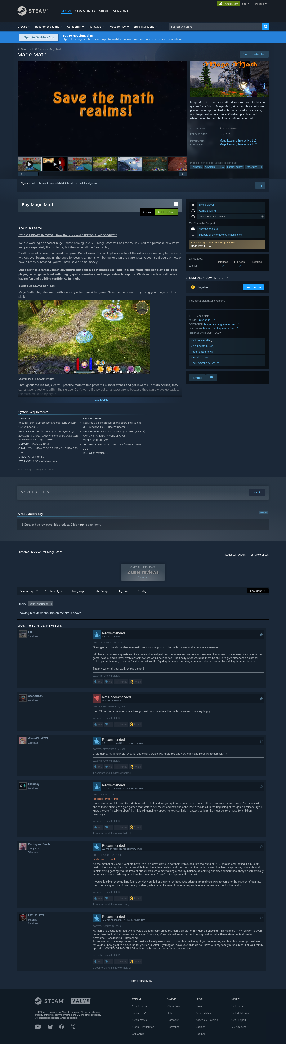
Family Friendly (235, 167)
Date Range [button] (101, 591)
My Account (238, 1026)
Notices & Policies (207, 1020)
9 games (32, 919)
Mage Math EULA (201, 246)
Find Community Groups (205, 363)
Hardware (173, 1020)
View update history (202, 346)
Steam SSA (139, 1013)
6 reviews (33, 788)
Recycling (173, 1026)
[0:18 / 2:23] (102, 108)
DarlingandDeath (39, 844)
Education (197, 167)
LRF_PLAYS (36, 915)
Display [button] (142, 591)
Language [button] (78, 591)
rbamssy (33, 784)
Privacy (200, 1006)
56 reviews (33, 852)
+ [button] (261, 167)
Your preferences (259, 554)
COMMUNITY (85, 11)
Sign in (25, 183)
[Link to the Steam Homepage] (32, 14)
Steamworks (139, 1020)
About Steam (140, 1006)
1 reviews (33, 636)
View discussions (201, 357)
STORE (66, 11)
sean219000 (35, 695)
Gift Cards (138, 1033)
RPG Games (39, 49)
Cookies (200, 1026)
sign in (245, 3)
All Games (23, 49)
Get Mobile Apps (241, 1013)
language (259, 3)
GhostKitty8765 (38, 738)
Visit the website (201, 340)
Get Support (238, 1020)
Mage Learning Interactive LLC (238, 140)
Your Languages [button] (39, 604)
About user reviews (235, 554)
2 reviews (33, 923)
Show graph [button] (255, 591)
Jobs (170, 1013)
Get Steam (238, 1006)
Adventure (210, 167)
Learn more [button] (253, 287)
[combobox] (215, 26)
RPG (221, 167)
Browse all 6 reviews (141, 980)
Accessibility (203, 1013)
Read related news (202, 351)
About (104, 11)
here (81, 524)
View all (263, 512)
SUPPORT (121, 11)
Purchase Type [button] (53, 591)
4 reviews (33, 700)
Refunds (201, 1033)
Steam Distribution (143, 1026)
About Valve (174, 1006)
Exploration (251, 167)
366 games (34, 848)
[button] (24, 26)
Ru (30, 632)
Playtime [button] (123, 591)
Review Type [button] (27, 591)
